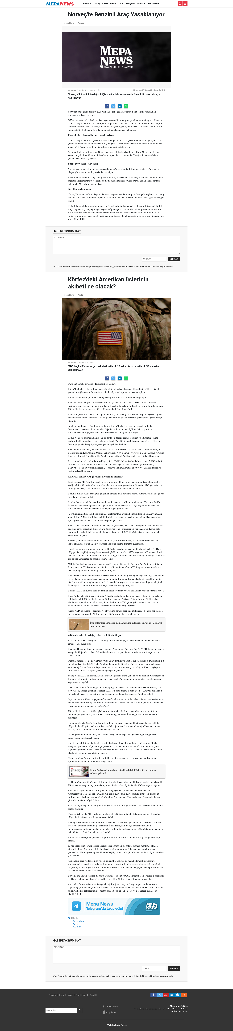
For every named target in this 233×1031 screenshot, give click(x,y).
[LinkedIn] (120, 106)
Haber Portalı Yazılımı (118, 1025)
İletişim (70, 995)
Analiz (105, 3)
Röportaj (141, 3)
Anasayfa (52, 995)
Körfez (75, 924)
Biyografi (130, 3)
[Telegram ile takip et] (178, 995)
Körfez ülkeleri (78, 921)
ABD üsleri (77, 927)
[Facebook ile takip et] (153, 995)
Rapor (113, 3)
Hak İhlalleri (153, 3)
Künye (61, 995)
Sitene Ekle (93, 995)
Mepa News (69, 23)
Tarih (120, 3)
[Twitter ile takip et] (160, 995)
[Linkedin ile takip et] (172, 995)
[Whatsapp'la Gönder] (126, 106)
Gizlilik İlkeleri (81, 995)
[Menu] (185, 3)
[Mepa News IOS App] (110, 1012)
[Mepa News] (60, 3)
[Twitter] (113, 106)
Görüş (97, 3)
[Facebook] (107, 106)
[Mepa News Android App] (110, 1006)
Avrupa (81, 23)
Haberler (87, 3)
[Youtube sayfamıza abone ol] (166, 995)
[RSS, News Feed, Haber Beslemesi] (184, 995)
